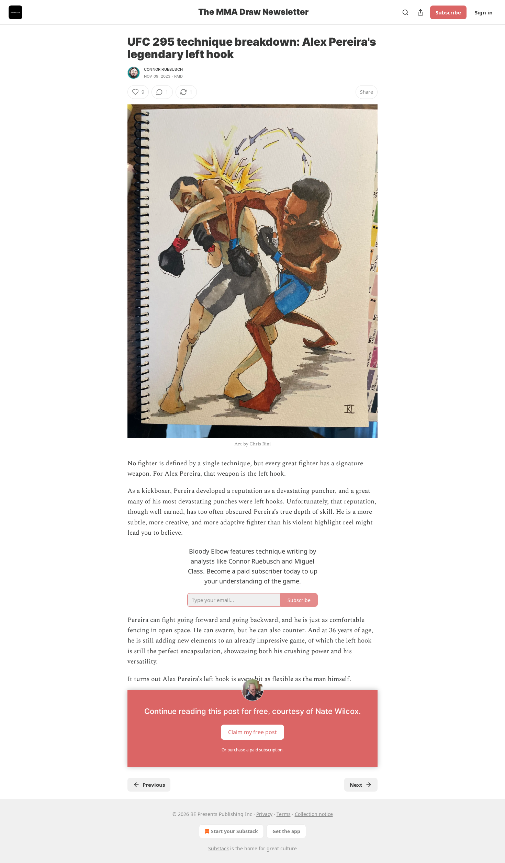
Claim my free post (252, 732)
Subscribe (448, 12)
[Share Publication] (420, 12)
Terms (284, 814)
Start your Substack (234, 831)
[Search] (405, 12)
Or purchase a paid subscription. (252, 750)
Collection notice (314, 814)
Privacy (264, 814)
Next (356, 784)
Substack (218, 848)
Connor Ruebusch (163, 69)
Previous (154, 784)
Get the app (286, 831)
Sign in (484, 12)
